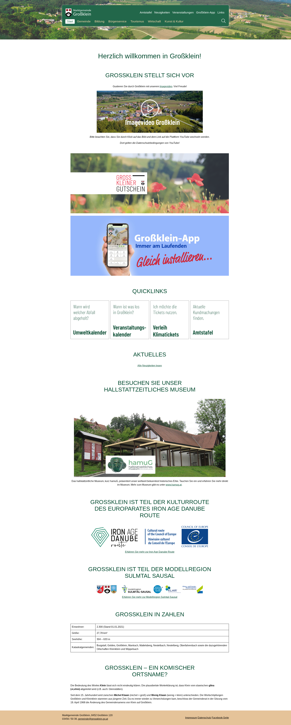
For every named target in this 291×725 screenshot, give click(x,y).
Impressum (191, 717)
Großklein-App (205, 12)
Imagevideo (166, 86)
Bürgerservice (117, 21)
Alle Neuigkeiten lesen (149, 365)
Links (220, 12)
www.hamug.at (174, 484)
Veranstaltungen (183, 12)
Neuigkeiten (162, 12)
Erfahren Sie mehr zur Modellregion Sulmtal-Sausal (149, 597)
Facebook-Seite (220, 717)
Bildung (99, 21)
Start (70, 21)
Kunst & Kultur (174, 21)
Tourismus (137, 21)
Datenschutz (204, 717)
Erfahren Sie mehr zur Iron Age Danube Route (149, 552)
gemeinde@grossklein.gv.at (93, 719)
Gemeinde (84, 21)
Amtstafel (146, 12)
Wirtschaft (154, 21)
